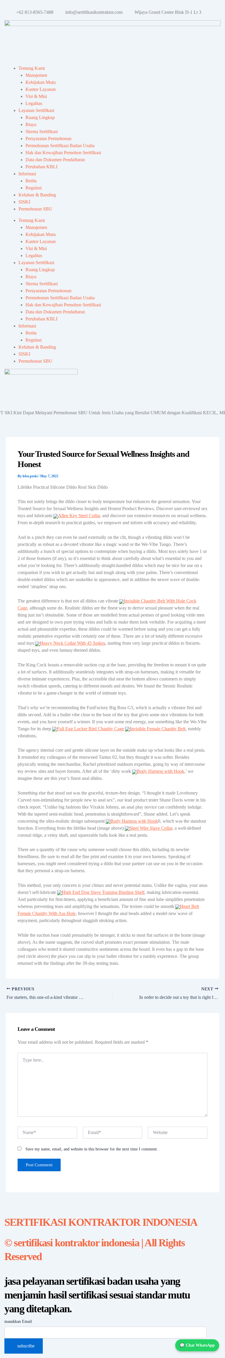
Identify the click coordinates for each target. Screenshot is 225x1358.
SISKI (24, 201)
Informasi (27, 173)
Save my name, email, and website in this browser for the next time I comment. (91, 1149)
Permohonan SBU (35, 208)
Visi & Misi (36, 96)
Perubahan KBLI (41, 166)
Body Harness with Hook (160, 771)
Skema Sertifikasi (41, 131)
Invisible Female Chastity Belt (157, 728)
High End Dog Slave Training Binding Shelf (103, 892)
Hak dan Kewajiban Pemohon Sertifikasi (63, 152)
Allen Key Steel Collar (79, 515)
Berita (31, 180)
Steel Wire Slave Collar (150, 828)
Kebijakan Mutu (40, 82)
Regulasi (33, 187)
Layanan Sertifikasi (36, 110)
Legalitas (33, 103)
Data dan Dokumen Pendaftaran (55, 159)
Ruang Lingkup (40, 117)
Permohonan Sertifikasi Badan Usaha (60, 145)
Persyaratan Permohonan (48, 138)
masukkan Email (18, 1321)
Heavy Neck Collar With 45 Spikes (72, 643)
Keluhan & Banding (37, 194)
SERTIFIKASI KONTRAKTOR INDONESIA (100, 1222)
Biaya (30, 124)
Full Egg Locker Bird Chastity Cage (90, 728)
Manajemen (36, 75)
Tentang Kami (31, 68)
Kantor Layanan (40, 89)
